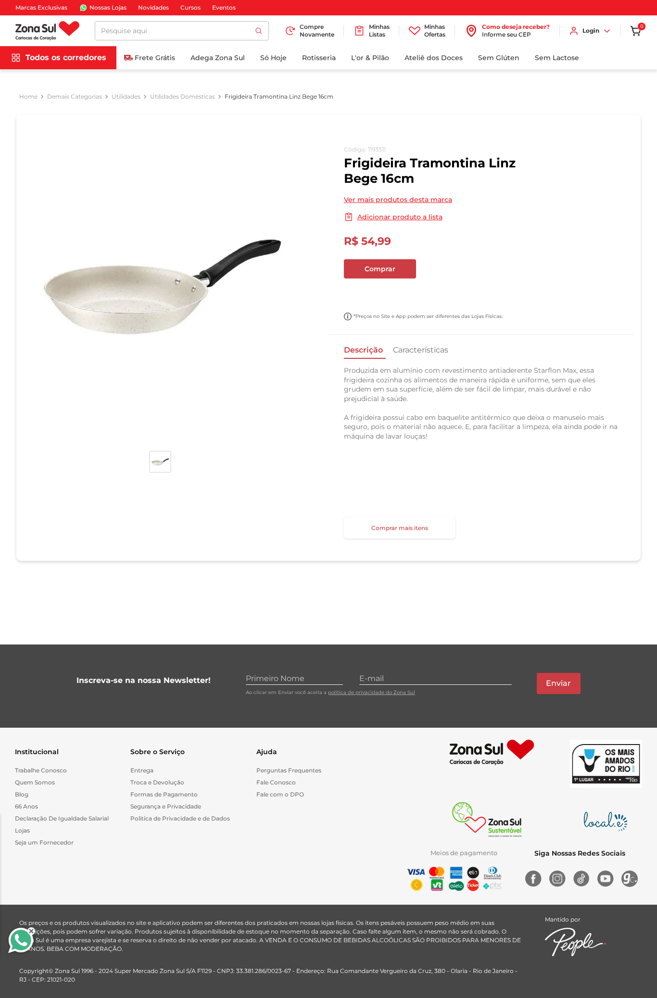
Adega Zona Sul (217, 57)
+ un (356, 294)
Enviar (558, 683)
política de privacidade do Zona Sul (371, 692)
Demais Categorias (74, 96)
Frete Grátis (155, 57)
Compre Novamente (317, 30)
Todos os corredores (65, 57)
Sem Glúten (498, 57)
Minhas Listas (379, 30)
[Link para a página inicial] (28, 96)
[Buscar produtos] (258, 31)
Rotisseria (319, 57)
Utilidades (126, 96)
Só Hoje (273, 57)
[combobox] (182, 30)
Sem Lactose (557, 57)
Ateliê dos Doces (433, 57)
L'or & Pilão (370, 57)
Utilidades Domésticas (182, 96)
